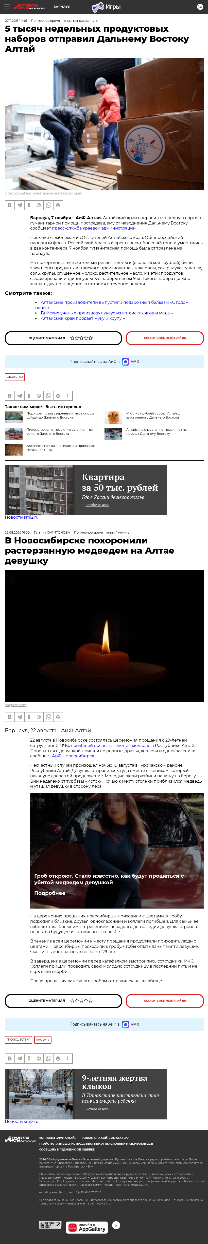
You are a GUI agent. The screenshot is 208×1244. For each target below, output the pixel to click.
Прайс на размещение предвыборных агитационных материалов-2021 (96, 1143)
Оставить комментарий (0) (165, 338)
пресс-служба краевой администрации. (94, 228)
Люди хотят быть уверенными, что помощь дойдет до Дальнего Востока (60, 415)
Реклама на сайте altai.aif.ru (105, 1138)
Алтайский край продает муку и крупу (81, 318)
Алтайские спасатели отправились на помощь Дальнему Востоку (156, 432)
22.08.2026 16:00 (17, 532)
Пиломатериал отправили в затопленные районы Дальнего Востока (60, 432)
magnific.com (15, 705)
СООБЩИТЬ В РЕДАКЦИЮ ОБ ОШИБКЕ (67, 1149)
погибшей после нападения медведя (111, 745)
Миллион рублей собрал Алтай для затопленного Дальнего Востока (154, 415)
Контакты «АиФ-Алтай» (57, 1138)
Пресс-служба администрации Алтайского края (43, 193)
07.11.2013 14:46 (16, 21)
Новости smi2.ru (22, 517)
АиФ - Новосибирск (73, 755)
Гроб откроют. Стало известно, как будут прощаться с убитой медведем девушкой (109, 879)
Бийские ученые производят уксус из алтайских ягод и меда (105, 313)
